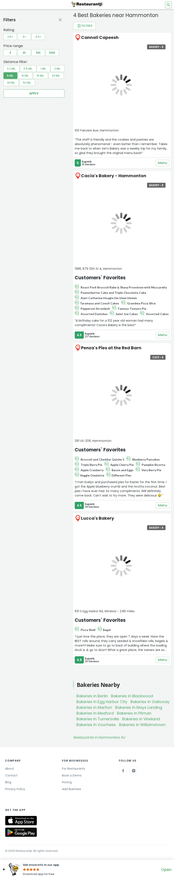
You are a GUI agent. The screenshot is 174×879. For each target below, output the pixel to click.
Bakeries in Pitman (134, 713)
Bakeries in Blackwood (132, 696)
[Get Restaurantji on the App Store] (21, 820)
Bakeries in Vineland (141, 719)
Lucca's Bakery (97, 518)
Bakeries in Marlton (94, 707)
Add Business (71, 789)
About (9, 768)
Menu (162, 162)
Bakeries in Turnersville (97, 719)
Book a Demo (72, 775)
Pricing (67, 782)
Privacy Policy (15, 789)
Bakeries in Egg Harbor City (101, 701)
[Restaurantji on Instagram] (133, 770)
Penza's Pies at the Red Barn (111, 348)
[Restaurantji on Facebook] (123, 770)
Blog (8, 782)
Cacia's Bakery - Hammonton (113, 176)
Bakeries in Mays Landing (138, 707)
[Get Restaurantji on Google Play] (21, 832)
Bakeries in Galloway (150, 701)
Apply (34, 93)
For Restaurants (73, 768)
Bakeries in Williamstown (142, 724)
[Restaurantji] (87, 4)
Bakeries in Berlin (92, 696)
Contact (11, 775)
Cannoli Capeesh (100, 37)
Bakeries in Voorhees (96, 724)
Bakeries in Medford (95, 713)
